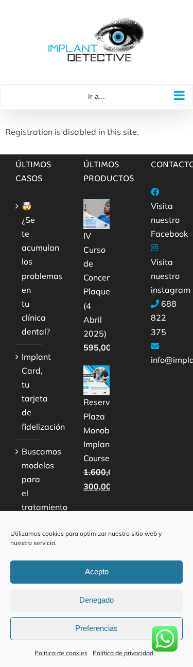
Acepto (97, 571)
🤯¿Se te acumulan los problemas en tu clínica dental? (29, 269)
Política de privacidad (123, 653)
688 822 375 (164, 318)
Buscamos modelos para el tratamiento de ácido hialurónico (29, 500)
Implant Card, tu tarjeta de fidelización (29, 392)
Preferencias (96, 628)
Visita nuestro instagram (170, 276)
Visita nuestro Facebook (169, 220)
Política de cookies (60, 653)
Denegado (96, 599)
